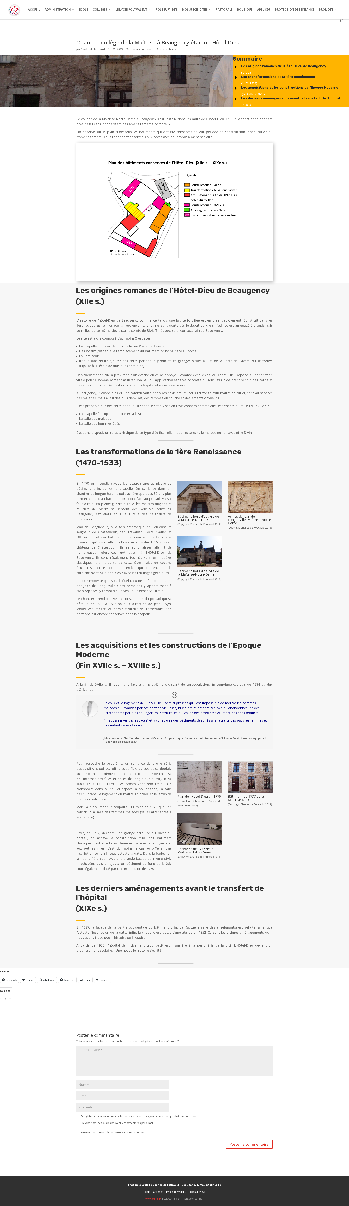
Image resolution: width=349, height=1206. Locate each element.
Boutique (244, 9)
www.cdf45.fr (153, 1198)
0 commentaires (166, 49)
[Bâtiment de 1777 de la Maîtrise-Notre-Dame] (250, 793)
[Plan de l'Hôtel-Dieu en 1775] (199, 793)
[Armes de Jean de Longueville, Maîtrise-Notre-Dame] (250, 513)
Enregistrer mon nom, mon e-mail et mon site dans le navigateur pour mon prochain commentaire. (139, 1116)
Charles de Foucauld (93, 49)
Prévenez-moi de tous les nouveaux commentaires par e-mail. (117, 1123)
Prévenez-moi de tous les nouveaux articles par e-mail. (113, 1132)
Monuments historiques (140, 49)
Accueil (34, 9)
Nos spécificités (194, 9)
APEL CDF (263, 9)
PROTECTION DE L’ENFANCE (294, 9)
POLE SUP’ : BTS (166, 9)
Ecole (83, 9)
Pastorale (224, 9)
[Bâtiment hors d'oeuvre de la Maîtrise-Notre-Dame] (199, 513)
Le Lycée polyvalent (131, 9)
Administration (58, 9)
